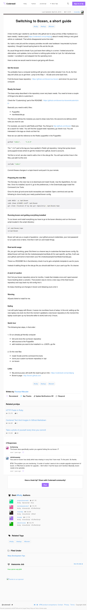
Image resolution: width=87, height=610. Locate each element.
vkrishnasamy (15, 457)
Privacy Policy (29, 608)
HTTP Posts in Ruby (14, 410)
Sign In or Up (78, 4)
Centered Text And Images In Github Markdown (26, 420)
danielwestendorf (23, 506)
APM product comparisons (48, 605)
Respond (61, 396)
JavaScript (43, 4)
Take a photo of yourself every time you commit (26, 429)
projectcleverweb (23, 500)
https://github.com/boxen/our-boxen (45, 79)
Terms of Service (40, 608)
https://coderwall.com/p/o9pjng (40, 36)
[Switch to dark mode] (68, 3)
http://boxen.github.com (32, 375)
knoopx (19, 517)
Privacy (66, 605)
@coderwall (6, 605)
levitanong (14, 447)
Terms (72, 605)
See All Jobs (78, 564)
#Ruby (20, 495)
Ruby (25, 4)
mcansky (77, 12)
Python (34, 4)
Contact (60, 605)
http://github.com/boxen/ (62, 126)
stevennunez (21, 523)
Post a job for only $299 (15, 569)
